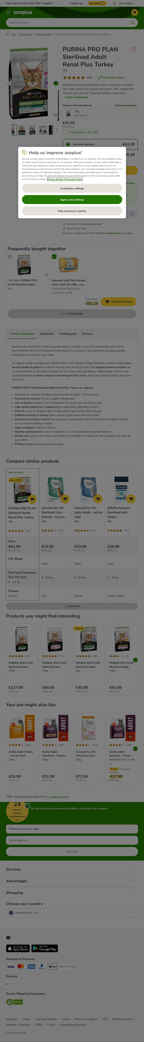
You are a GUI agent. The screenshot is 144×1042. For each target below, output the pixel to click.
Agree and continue (72, 199)
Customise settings (72, 188)
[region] (72, 182)
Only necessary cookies (72, 211)
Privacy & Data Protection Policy (65, 179)
